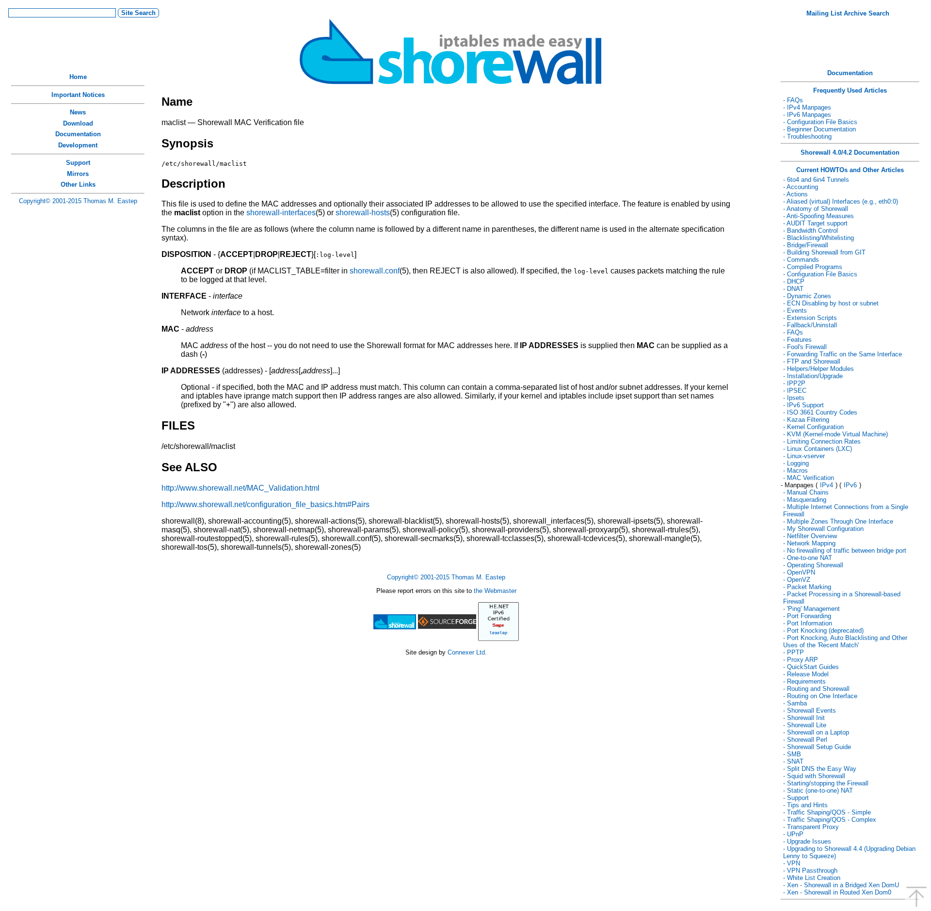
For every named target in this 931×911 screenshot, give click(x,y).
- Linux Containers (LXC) (817, 448)
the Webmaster (495, 590)
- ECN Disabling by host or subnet (831, 303)
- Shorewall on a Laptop (816, 732)
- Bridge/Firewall (805, 245)
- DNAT (793, 288)
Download (78, 123)
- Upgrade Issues (807, 841)
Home (78, 76)
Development (77, 145)
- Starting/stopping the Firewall (825, 783)
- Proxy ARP (800, 659)
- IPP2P (794, 383)
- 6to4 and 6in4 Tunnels (816, 179)
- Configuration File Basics (820, 122)
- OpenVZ (796, 579)
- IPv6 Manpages (807, 114)
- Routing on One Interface (820, 696)
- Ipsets (793, 397)
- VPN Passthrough (810, 870)
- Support (796, 797)
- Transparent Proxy (811, 827)
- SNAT (793, 761)
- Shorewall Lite (804, 725)
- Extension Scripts (810, 317)
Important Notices (78, 94)
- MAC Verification (808, 477)
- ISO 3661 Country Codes (820, 412)
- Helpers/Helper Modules (818, 368)
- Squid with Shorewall (814, 776)
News (78, 112)
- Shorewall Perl (805, 739)
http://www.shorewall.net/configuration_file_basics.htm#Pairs (265, 504)
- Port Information (807, 623)
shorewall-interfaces (281, 212)
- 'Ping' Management (811, 608)
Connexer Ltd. (467, 652)
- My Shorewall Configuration (823, 528)
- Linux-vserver (804, 456)
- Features (797, 339)
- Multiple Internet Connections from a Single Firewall (845, 510)
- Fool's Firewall (805, 347)
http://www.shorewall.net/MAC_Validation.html (240, 488)
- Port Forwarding (807, 616)
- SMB (792, 754)
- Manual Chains (806, 492)
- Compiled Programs (812, 267)
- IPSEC (794, 390)
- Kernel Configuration (813, 427)
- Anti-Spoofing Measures (818, 216)
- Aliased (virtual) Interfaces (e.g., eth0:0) (840, 201)
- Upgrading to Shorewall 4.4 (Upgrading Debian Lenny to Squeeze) (849, 852)
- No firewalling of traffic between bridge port (844, 550)
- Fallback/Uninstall (810, 325)
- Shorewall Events (809, 710)
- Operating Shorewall (813, 565)
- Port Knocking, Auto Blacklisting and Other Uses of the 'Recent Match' (845, 641)
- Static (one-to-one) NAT (818, 790)
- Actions (795, 194)
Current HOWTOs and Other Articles (850, 170)
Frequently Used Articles (850, 90)
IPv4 (826, 485)
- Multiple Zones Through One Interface (838, 521)
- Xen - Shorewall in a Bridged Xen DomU (841, 885)
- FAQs (793, 100)
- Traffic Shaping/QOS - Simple (827, 812)
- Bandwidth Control (810, 230)
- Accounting (800, 187)
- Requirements (804, 681)
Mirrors (78, 173)
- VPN (791, 863)
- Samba (795, 703)
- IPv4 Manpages (807, 107)
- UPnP (793, 834)
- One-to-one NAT (807, 557)
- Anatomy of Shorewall (815, 208)
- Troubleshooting (807, 136)
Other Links (78, 184)
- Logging (796, 463)
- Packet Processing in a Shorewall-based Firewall (841, 598)
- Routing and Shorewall (816, 688)
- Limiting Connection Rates (822, 441)
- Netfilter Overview (810, 536)
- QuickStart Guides (811, 667)
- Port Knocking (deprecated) (823, 630)
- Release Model (806, 674)
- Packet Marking (807, 587)
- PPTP (793, 652)
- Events (795, 310)
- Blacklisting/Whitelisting (818, 237)
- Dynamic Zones (807, 296)
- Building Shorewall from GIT (824, 252)
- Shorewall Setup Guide (817, 747)
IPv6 (850, 485)
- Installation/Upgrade (813, 376)
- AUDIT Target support (815, 223)
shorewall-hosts (363, 212)
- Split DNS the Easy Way (819, 768)
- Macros (795, 470)
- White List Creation (811, 877)
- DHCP (793, 281)
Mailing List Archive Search (847, 13)
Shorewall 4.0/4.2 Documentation (850, 152)
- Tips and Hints (805, 805)
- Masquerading (804, 499)
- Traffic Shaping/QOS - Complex (829, 819)
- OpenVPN (799, 572)
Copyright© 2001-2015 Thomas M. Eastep (78, 201)
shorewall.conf (375, 271)
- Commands (801, 259)
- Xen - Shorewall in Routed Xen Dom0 (837, 892)
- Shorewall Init (804, 717)
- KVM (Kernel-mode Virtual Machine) (835, 434)
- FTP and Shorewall (811, 361)
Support (78, 162)
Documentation (78, 134)
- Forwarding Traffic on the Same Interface (842, 354)
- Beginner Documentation (819, 129)
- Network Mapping (809, 543)
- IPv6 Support (803, 405)
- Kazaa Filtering (806, 419)
